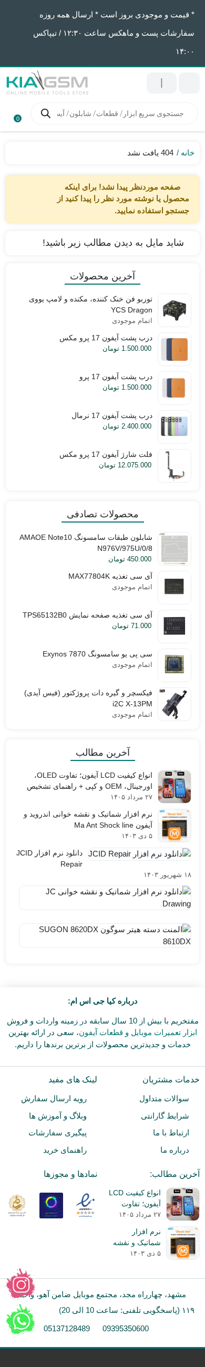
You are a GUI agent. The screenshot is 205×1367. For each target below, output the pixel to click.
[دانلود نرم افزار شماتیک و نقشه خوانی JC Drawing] (102, 901)
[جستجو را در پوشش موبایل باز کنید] (114, 113)
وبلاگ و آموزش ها (58, 1115)
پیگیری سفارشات (57, 1132)
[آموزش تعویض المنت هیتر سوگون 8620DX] (102, 939)
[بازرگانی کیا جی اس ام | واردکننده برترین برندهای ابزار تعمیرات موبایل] (47, 83)
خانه (187, 152)
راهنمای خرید (65, 1149)
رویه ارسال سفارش (54, 1098)
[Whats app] (20, 1319)
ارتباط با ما (171, 1132)
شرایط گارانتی (165, 1115)
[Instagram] (20, 1284)
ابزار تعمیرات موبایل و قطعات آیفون (138, 1032)
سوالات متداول (164, 1098)
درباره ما (174, 1149)
